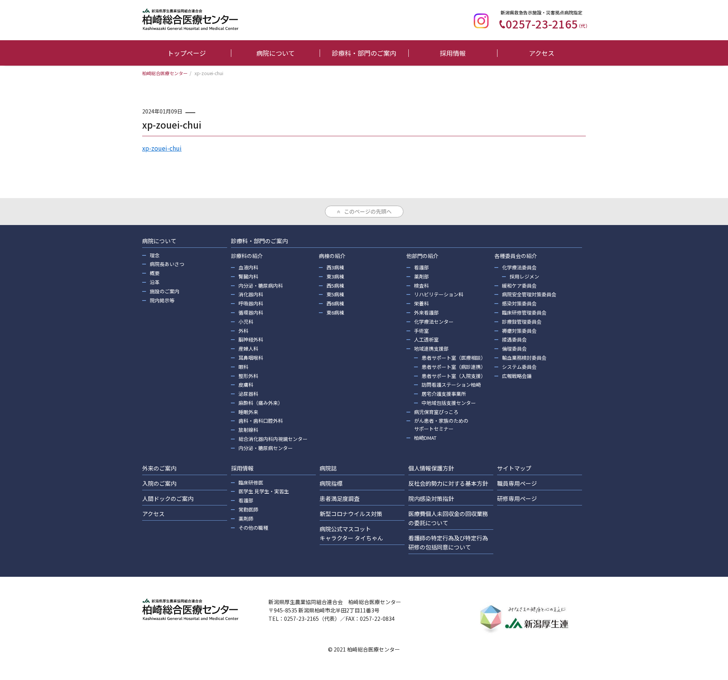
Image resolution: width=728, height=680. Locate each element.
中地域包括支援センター (449, 402)
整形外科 (248, 375)
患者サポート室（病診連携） (454, 366)
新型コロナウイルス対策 (351, 514)
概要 (155, 273)
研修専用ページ (517, 498)
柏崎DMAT (425, 437)
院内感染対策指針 (431, 498)
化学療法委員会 (519, 267)
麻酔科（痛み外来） (260, 402)
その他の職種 (253, 527)
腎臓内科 (248, 276)
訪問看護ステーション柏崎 (451, 384)
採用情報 (453, 53)
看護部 (421, 267)
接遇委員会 (514, 339)
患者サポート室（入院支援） (454, 375)
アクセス (541, 53)
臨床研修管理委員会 (524, 312)
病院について (275, 53)
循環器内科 (250, 312)
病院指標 (331, 483)
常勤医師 (248, 509)
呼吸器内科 (250, 303)
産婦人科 (248, 348)
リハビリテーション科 (438, 294)
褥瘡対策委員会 (519, 330)
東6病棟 (335, 312)
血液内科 (248, 267)
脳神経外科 (250, 339)
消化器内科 (250, 294)
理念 (155, 255)
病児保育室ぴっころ (436, 412)
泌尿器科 (248, 393)
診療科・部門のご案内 (364, 53)
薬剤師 (245, 518)
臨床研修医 (250, 482)
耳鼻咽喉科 (250, 357)
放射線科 (248, 429)
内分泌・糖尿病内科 (260, 285)
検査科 (421, 285)
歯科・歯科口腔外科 (260, 420)
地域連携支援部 (431, 348)
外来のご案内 (159, 468)
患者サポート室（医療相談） (454, 357)
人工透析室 (426, 339)
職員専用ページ (517, 483)
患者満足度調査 (339, 498)
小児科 (245, 321)
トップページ (186, 53)
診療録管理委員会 (521, 321)
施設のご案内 (164, 291)
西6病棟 (335, 303)
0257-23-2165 (548, 23)
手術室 (421, 330)
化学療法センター (433, 321)
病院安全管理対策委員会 (529, 294)
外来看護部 (426, 312)
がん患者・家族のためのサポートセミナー (441, 424)
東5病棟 (335, 294)
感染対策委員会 (519, 303)
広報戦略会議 (517, 375)
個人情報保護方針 (431, 468)
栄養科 (421, 303)
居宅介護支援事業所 (444, 393)
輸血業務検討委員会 (524, 357)
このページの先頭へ (368, 211)
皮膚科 (245, 384)
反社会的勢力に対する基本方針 (448, 483)
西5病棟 (335, 285)
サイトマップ (514, 468)
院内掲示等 (162, 300)
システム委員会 (519, 366)
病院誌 (328, 468)
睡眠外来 (248, 412)
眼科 (243, 366)
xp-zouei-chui (162, 148)
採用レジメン (524, 276)
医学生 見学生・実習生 (263, 491)
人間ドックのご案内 (167, 498)
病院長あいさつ (167, 264)
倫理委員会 (514, 348)
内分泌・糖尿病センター (265, 448)
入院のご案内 (159, 483)
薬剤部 (421, 276)
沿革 (155, 282)
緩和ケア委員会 (519, 285)
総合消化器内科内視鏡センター (273, 438)
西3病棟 (335, 267)
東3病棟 (335, 276)
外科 (243, 330)
